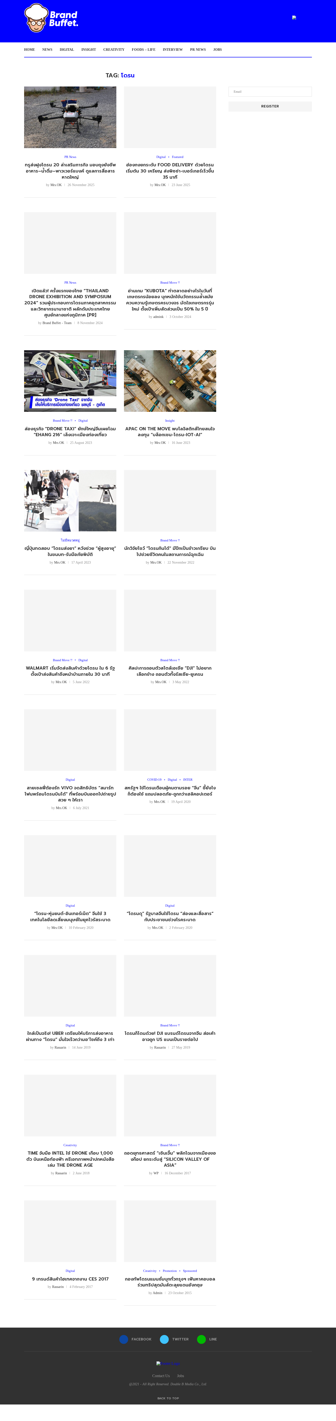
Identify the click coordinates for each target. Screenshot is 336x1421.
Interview (173, 50)
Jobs (217, 50)
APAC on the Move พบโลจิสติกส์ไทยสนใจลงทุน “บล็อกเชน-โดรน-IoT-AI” (170, 431)
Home (29, 50)
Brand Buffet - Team (57, 323)
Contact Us (161, 1376)
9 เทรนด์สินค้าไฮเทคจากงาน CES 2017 (70, 1279)
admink (158, 317)
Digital (67, 50)
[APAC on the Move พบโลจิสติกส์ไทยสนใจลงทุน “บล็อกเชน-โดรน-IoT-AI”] (170, 381)
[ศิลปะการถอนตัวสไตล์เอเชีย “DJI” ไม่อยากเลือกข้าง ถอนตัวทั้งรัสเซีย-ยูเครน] (170, 620)
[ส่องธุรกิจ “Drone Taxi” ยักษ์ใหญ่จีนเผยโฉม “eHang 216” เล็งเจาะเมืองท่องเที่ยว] (70, 381)
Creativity (113, 50)
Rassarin (60, 1047)
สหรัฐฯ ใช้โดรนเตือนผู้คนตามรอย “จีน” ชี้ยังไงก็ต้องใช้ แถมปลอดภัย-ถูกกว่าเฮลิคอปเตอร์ (170, 790)
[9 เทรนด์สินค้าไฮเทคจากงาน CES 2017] (70, 1231)
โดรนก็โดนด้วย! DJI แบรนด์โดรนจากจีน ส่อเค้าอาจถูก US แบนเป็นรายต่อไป (170, 1036)
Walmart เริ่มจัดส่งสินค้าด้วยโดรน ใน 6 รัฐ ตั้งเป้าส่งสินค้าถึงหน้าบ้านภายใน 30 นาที (70, 671)
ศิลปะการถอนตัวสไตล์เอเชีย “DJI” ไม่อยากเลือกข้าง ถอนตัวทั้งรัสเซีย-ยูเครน (170, 671)
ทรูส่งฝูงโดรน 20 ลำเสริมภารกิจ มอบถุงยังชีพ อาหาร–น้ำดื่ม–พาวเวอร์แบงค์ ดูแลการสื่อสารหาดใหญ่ (70, 170)
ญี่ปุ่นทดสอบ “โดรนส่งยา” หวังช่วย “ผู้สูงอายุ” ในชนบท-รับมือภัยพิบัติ (70, 551)
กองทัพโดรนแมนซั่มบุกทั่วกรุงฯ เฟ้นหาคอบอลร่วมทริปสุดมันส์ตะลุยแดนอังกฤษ (170, 1282)
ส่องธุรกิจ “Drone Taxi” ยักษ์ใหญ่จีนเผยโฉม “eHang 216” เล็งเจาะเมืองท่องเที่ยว (70, 431)
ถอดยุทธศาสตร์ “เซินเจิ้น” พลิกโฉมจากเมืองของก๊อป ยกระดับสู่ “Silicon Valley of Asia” (170, 1159)
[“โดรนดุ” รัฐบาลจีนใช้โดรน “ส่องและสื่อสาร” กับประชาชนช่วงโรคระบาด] (170, 866)
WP (156, 1173)
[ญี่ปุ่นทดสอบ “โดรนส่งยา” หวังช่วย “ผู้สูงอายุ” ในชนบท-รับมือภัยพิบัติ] (70, 501)
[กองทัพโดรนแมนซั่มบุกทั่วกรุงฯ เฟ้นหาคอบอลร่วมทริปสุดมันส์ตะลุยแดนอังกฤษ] (170, 1231)
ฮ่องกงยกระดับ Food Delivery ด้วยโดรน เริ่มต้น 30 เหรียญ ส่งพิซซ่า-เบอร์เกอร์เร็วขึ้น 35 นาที (170, 170)
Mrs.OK (56, 185)
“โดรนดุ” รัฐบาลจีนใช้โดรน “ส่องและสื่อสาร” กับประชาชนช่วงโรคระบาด (170, 916)
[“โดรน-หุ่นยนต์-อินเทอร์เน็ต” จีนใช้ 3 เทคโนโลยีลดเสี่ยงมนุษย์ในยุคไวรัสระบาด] (70, 866)
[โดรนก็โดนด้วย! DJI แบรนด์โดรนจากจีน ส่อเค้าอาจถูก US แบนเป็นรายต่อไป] (170, 986)
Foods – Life (143, 50)
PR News (198, 50)
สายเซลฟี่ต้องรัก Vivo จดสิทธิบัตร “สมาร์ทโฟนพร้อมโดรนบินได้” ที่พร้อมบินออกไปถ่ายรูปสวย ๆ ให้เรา (70, 793)
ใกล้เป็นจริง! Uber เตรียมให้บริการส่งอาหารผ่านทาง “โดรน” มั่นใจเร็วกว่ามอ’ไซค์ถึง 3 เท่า (70, 1036)
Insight (88, 50)
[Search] (309, 50)
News (47, 50)
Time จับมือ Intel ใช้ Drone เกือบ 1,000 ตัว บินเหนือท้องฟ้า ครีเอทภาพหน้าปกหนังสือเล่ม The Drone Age (70, 1159)
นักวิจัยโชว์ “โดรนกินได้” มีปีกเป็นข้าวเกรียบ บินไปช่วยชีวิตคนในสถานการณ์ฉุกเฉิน (170, 551)
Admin (157, 1293)
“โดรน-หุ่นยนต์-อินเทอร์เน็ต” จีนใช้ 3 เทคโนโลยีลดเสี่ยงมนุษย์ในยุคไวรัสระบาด (70, 916)
